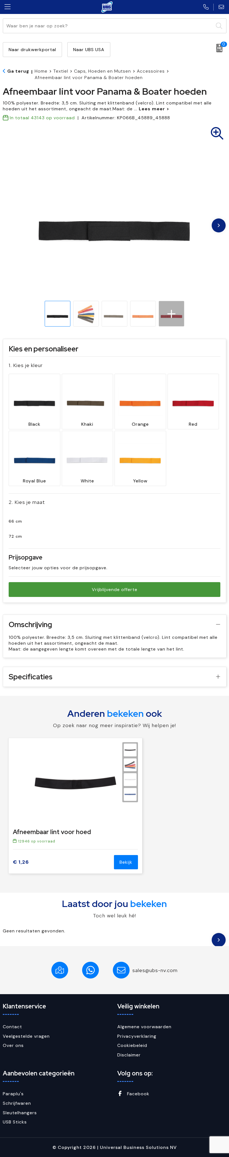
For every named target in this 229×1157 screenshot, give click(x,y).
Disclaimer (129, 1055)
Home (41, 71)
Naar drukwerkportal (32, 50)
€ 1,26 (21, 862)
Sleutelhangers (20, 1113)
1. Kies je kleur (26, 365)
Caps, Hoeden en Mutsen (102, 71)
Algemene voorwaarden (144, 1027)
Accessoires (151, 71)
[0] (218, 48)
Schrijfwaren (17, 1103)
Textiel (60, 71)
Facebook (137, 1094)
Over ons (13, 1045)
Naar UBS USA (88, 50)
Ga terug (18, 71)
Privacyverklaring (136, 1036)
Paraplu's (13, 1094)
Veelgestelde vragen (26, 1036)
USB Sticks (15, 1122)
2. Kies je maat (27, 502)
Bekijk (126, 862)
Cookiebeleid (132, 1045)
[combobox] (108, 26)
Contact (12, 1027)
